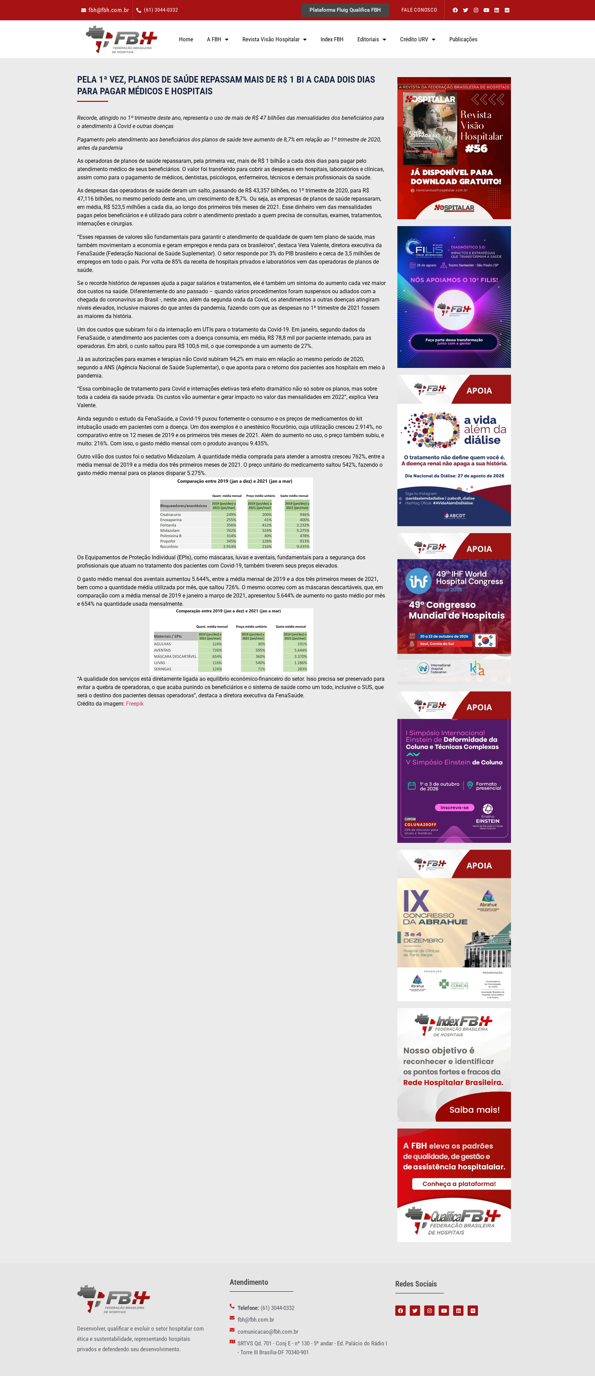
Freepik (135, 703)
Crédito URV (414, 39)
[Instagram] (476, 10)
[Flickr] (507, 10)
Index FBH (332, 39)
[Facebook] (455, 10)
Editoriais (368, 39)
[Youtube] (486, 10)
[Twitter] (465, 10)
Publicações (463, 39)
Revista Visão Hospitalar (271, 39)
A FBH (214, 39)
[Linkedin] (496, 10)
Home (186, 39)
